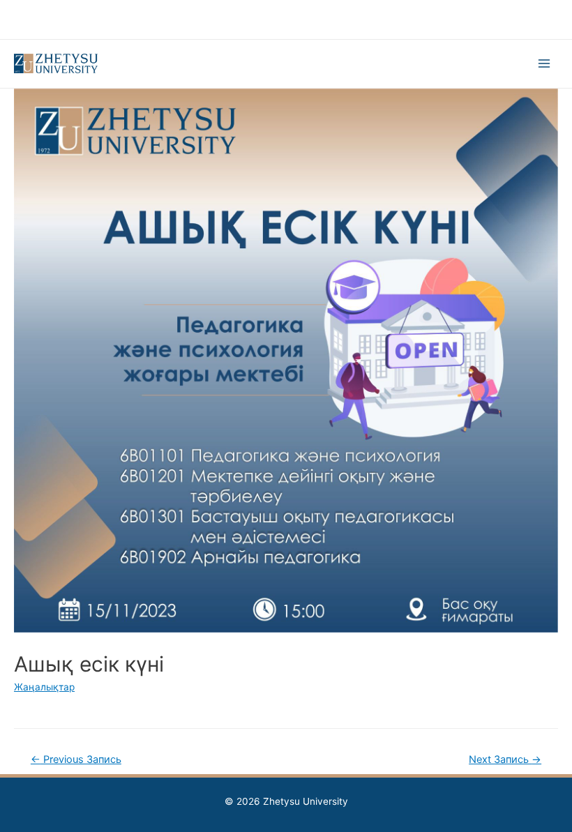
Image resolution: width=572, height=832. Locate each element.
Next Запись (505, 759)
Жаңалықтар (44, 687)
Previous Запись (76, 759)
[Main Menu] (544, 64)
